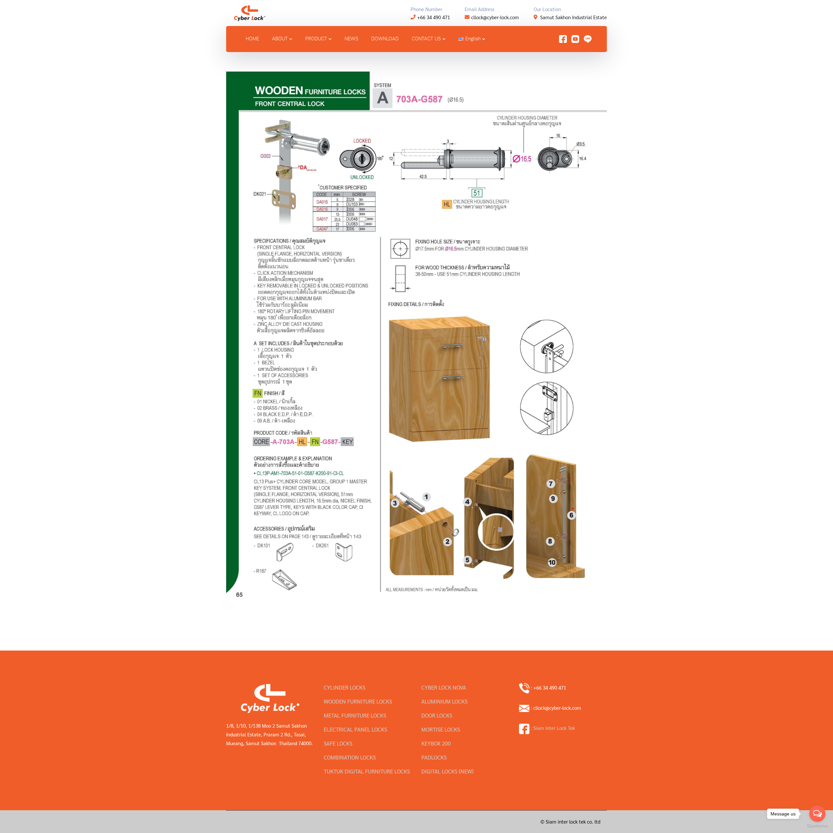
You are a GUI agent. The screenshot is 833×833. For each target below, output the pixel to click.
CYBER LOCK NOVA (443, 687)
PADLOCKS (434, 757)
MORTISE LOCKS (440, 729)
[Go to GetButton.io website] (817, 826)
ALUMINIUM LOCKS (444, 701)
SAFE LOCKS (338, 743)
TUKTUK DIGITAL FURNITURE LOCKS (367, 771)
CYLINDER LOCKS (344, 687)
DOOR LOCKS (436, 715)
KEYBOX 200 (436, 743)
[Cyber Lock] (249, 12)
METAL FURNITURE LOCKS (355, 715)
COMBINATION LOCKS (350, 757)
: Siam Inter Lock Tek (552, 728)
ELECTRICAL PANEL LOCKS (355, 729)
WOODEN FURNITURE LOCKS (358, 701)
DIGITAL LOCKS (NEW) (447, 771)
